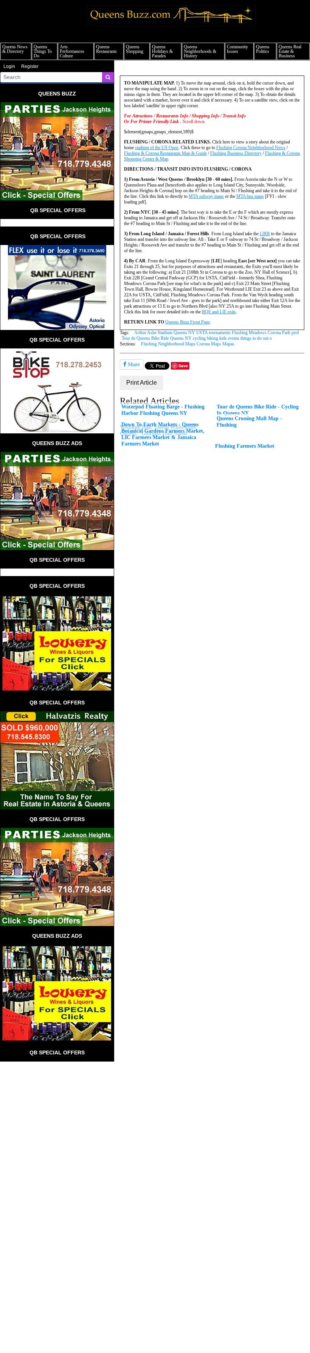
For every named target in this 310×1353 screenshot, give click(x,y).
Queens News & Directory (15, 49)
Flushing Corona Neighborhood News (250, 147)
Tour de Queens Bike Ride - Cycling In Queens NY (258, 410)
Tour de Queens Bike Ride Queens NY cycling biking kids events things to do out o (197, 338)
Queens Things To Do (43, 51)
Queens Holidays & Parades (162, 51)
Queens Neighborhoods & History (200, 51)
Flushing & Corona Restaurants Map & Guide (165, 153)
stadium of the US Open (156, 147)
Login (9, 66)
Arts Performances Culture (72, 51)
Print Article (141, 382)
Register (30, 66)
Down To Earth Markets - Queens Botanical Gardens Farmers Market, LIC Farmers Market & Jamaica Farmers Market (163, 434)
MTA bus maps (250, 196)
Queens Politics (263, 49)
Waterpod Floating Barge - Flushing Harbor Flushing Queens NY (163, 410)
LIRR (265, 233)
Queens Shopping (134, 49)
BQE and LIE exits (219, 311)
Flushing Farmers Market (244, 446)
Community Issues (237, 49)
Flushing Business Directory (236, 153)
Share (133, 364)
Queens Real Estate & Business (290, 51)
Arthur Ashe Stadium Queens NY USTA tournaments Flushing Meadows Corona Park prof (216, 332)
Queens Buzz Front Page (187, 322)
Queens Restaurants (106, 49)
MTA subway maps (206, 196)
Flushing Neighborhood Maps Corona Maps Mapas (187, 344)
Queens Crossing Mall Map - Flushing (249, 421)
